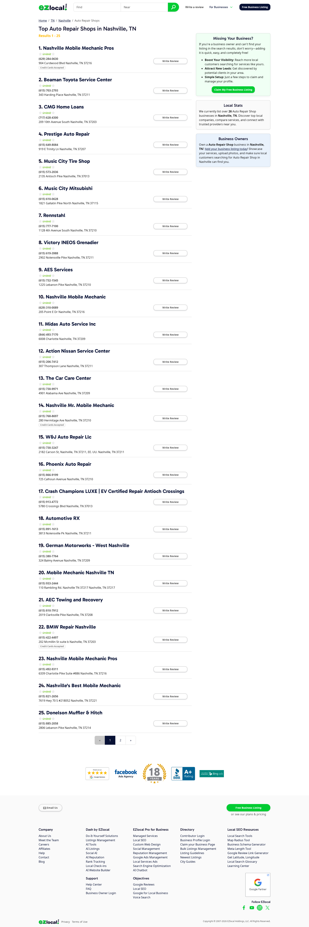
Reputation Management (150, 853)
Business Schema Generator (246, 844)
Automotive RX (63, 518)
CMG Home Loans (64, 107)
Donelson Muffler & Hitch (74, 713)
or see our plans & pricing (248, 814)
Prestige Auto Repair (67, 134)
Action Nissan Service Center (78, 351)
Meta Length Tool (239, 849)
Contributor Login (192, 836)
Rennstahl (54, 215)
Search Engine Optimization (152, 866)
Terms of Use (79, 921)
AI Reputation (95, 857)
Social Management (146, 849)
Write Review (170, 61)
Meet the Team (49, 840)
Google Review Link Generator (248, 853)
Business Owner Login (101, 893)
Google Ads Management (150, 857)
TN (53, 21)
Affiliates (44, 849)
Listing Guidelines (192, 853)
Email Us (52, 807)
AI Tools (91, 844)
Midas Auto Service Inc (70, 324)
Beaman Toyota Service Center (78, 80)
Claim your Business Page (197, 844)
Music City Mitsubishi (68, 188)
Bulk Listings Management (198, 849)
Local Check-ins (96, 866)
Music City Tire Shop (67, 161)
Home (43, 21)
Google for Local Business (150, 893)
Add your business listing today (226, 149)
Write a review (194, 7)
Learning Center (238, 866)
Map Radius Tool (238, 840)
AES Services (58, 270)
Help (42, 853)
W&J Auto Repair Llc (68, 437)
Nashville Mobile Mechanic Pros (78, 48)
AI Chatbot (140, 870)
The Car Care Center (68, 378)
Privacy (65, 921)
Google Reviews (143, 884)
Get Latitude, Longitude (243, 857)
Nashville (64, 21)
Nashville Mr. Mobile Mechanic (80, 405)
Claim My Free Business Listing (233, 89)
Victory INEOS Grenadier (71, 242)
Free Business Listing (248, 807)
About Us (45, 836)
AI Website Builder (98, 870)
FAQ (88, 889)
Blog (42, 862)
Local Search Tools (239, 836)
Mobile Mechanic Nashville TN (80, 572)
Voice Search (141, 897)
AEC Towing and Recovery (74, 600)
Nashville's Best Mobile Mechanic (83, 685)
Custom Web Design (147, 844)
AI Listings (93, 849)
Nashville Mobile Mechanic (76, 297)
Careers (44, 844)
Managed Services (145, 836)
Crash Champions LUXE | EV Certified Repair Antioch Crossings (114, 491)
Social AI (91, 853)
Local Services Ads (145, 862)
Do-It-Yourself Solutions (102, 836)
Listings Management (100, 840)
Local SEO (139, 840)
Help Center (94, 884)
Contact (44, 857)
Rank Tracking (95, 862)
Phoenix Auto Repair (68, 464)
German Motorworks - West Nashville (87, 545)
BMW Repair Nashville (71, 627)
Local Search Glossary (242, 862)
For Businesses (218, 7)
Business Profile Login (195, 840)
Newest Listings (191, 857)
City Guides (187, 862)
